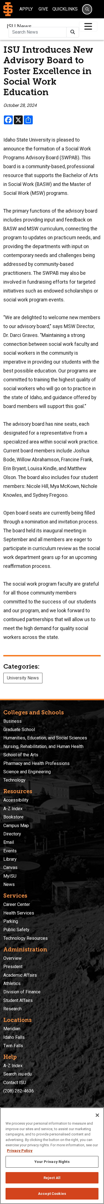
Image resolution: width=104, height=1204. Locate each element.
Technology (14, 780)
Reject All (52, 1178)
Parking (10, 921)
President (12, 966)
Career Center (16, 904)
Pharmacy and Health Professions (36, 763)
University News (23, 678)
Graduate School (19, 729)
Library (10, 859)
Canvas (10, 867)
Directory (12, 834)
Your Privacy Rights (51, 1162)
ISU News (19, 26)
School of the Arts (20, 754)
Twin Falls (13, 1045)
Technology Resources (25, 938)
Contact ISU (14, 1082)
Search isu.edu (17, 1074)
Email (8, 842)
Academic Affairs (20, 975)
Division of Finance (21, 991)
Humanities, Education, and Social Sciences (45, 737)
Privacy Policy (19, 1150)
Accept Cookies (52, 1194)
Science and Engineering (27, 771)
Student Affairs (18, 1000)
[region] (52, 1155)
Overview (12, 958)
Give (43, 9)
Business (12, 721)
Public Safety (16, 929)
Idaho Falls (14, 1037)
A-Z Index (12, 808)
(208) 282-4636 (18, 1091)
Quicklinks (65, 9)
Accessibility (16, 800)
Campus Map (16, 825)
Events (10, 850)
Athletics (12, 983)
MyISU (9, 876)
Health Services (18, 913)
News (9, 884)
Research (12, 1008)
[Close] (97, 1115)
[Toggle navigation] (88, 26)
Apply (26, 9)
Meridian (11, 1028)
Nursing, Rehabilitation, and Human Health (43, 746)
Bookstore (13, 817)
